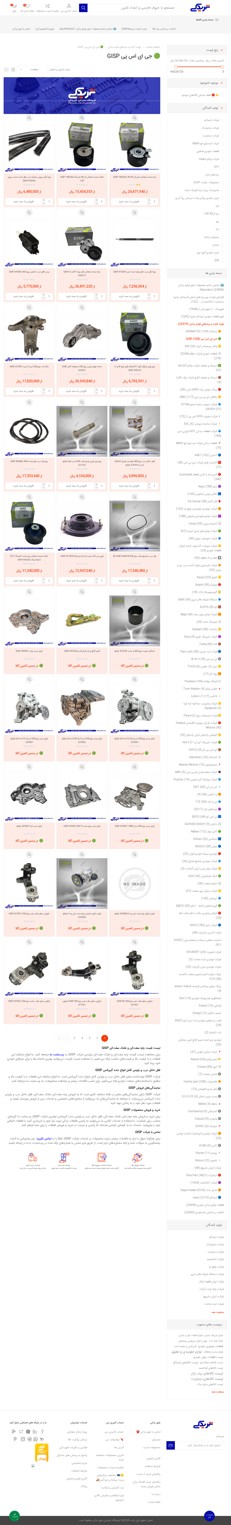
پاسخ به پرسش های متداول (72, 1455)
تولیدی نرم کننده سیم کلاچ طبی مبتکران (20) (199, 1042)
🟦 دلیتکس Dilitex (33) (207, 839)
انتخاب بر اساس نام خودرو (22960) (204, 1212)
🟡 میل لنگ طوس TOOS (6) (204, 666)
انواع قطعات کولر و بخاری (191, 1335)
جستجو (156, 1439)
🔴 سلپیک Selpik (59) (208, 585)
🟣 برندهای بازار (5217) (207, 809)
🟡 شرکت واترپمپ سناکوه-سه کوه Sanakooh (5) (202, 705)
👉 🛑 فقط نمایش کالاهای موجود (200, 95)
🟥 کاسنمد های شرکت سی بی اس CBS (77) (199, 464)
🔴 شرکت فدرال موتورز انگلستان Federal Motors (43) (198, 725)
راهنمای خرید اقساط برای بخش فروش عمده (146, 1484)
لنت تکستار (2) (213, 1032)
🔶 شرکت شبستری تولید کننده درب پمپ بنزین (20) (199, 567)
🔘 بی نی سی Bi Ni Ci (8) (206, 659)
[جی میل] (14, 1431)
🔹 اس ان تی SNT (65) (207, 787)
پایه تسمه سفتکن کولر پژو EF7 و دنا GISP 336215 (82, 273)
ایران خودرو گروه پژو (208, 252)
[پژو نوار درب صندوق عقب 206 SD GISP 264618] (134, 526)
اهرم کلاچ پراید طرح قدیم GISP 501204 (82, 651)
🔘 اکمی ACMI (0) (210, 1145)
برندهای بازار (212, 175)
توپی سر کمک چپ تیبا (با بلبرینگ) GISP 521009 (82, 556)
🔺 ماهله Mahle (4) (209, 1104)
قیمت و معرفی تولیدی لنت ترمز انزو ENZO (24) (198, 1022)
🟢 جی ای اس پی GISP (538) (203, 339)
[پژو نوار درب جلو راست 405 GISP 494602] (29, 431)
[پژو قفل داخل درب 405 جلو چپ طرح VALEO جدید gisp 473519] (134, 431)
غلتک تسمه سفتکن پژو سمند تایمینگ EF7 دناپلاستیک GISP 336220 (29, 558)
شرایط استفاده (152, 1466)
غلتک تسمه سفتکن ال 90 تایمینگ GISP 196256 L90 (82, 178)
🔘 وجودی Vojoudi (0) (208, 1119)
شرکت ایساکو (211, 120)
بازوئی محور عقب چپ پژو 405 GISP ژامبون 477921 (82, 1003)
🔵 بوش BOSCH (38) (208, 846)
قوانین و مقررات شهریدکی (73, 1447)
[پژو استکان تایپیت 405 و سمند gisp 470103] (134, 620)
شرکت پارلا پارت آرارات (211, 1289)
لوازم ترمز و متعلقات (213, 1352)
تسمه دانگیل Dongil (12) (207, 1013)
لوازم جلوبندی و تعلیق (187, 1352)
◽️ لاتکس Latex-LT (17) (206, 696)
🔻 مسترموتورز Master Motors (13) (200, 764)
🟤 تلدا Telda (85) (210, 644)
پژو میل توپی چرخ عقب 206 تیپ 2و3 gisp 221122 (82, 463)
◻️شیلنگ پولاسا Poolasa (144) (202, 681)
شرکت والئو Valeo (209, 159)
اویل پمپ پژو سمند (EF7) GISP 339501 (82, 826)
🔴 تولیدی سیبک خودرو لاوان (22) (202, 854)
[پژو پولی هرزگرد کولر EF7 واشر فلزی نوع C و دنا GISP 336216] (134, 336)
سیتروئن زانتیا (211, 237)
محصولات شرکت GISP (206, 182)
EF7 (216, 167)
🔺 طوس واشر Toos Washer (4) (202, 689)
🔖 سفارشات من (114, 1439)
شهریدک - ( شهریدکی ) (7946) (206, 309)
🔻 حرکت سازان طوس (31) (205, 1052)
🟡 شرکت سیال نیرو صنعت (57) (203, 891)
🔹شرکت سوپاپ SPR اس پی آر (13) (200, 416)
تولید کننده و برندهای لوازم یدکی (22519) (201, 324)
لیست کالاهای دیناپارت (207, 1379)
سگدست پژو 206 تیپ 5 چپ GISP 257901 (29, 366)
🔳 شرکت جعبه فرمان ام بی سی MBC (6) (198, 772)
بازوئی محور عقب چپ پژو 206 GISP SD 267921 (134, 1003)
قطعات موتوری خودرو (210, 1346)
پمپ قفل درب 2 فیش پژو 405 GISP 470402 (29, 272)
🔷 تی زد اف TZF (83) (208, 802)
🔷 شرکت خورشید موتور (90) (205, 538)
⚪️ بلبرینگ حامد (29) (209, 622)
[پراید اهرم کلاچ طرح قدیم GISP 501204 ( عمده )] (81, 620)
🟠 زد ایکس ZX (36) (209, 794)
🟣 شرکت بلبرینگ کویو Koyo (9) (202, 637)
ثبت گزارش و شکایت (112, 1487)
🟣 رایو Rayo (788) (209, 486)
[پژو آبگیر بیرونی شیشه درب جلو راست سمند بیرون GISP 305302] (29, 146)
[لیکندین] (35, 1431)
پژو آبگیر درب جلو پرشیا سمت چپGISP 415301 (134, 272)
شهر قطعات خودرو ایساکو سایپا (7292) (202, 316)
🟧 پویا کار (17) (212, 674)
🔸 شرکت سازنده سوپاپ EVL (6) (202, 424)
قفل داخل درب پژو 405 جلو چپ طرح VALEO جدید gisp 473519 (135, 463)
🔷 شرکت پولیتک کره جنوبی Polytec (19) (197, 779)
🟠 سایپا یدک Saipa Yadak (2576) (200, 1190)
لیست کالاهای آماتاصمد (211, 1368)
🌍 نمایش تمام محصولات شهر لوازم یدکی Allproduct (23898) (201, 287)
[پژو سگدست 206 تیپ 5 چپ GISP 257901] (29, 336)
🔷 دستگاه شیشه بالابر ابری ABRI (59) (199, 599)
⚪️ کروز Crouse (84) (209, 1067)
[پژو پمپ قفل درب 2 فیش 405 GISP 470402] (29, 241)
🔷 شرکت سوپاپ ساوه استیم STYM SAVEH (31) (201, 406)
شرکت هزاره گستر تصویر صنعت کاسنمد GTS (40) (200, 976)
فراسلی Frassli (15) (210, 1005)
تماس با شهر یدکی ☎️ (148, 1432)
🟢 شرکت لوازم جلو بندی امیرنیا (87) (201, 531)
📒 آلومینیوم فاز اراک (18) (206, 592)
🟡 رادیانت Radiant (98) (206, 629)
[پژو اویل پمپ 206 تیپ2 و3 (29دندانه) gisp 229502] (81, 708)
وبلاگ (83, 1486)
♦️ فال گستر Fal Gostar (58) (204, 501)
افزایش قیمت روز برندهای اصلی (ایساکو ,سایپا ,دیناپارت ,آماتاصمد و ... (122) (199, 299)
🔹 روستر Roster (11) (208, 1153)
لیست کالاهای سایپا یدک (210, 1384)
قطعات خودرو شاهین (207, 151)
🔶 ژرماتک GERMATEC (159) (203, 331)
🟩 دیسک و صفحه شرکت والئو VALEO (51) (199, 368)
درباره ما (156, 1494)
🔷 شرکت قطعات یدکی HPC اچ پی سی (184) (199, 433)
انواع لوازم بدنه (216, 1341)
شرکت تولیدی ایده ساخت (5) (205, 959)
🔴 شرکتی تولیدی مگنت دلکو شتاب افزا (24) (200, 915)
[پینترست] (15, 1439)
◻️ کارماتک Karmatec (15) (205, 757)
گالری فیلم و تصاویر (76, 1478)
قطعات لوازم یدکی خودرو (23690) (205, 1205)
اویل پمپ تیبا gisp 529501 (29, 826)
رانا (217, 229)
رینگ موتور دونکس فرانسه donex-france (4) (198, 988)
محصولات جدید (151, 1447)
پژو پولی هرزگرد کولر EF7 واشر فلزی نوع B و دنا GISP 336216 (134, 368)
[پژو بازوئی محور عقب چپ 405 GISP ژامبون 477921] (81, 971)
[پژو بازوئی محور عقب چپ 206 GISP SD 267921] (134, 971)
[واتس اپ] (36, 1439)
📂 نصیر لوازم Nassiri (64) (206, 1059)
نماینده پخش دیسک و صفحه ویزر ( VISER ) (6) (197, 942)
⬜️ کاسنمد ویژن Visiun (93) (205, 524)
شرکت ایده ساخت (214, 1304)
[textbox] (133, 8)
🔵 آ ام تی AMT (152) (208, 455)
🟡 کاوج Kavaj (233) (209, 577)
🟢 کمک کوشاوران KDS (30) (204, 876)
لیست (6, 69)
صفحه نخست (152, 47)
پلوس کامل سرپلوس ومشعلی (192, 1341)
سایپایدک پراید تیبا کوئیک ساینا (202, 190)
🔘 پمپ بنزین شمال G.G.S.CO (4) (201, 1096)
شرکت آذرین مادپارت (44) (206, 932)
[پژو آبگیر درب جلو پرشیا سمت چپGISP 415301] (134, 241)
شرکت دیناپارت (211, 136)
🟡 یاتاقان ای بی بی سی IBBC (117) (200, 397)
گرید (13, 69)
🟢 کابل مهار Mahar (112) (206, 831)
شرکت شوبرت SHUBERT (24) (204, 952)
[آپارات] (28, 1432)
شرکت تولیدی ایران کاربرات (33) (203, 967)
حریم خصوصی (79, 1463)
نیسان (215, 245)
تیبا (217, 206)
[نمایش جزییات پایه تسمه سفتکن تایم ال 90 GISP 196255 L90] (134, 146)
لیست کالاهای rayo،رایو (211, 1363)
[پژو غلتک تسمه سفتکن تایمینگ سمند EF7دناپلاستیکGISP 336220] (29, 526)
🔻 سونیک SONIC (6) (208, 1126)
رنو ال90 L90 (211, 213)
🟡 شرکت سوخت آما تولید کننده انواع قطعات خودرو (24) (200, 548)
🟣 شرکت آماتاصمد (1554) (206, 1183)
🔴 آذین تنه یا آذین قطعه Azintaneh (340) (200, 476)
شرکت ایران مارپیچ (213, 1296)
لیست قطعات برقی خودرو (208, 1357)
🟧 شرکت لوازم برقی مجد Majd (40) (200, 614)
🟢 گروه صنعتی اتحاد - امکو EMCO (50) (198, 906)
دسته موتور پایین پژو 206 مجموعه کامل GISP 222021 (82, 368)
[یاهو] (42, 1439)
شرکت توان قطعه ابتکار (211, 1281)
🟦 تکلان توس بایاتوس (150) (204, 494)
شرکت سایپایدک (210, 128)
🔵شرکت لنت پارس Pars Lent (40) (200, 651)
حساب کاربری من (69, 11)
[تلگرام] (30, 1439)
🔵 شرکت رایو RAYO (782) (205, 925)
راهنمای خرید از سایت (148, 1474)
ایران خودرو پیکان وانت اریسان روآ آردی (197, 198)
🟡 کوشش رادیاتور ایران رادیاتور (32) (200, 735)
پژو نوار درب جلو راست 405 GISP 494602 (29, 461)
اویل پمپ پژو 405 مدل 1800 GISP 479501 (134, 826)
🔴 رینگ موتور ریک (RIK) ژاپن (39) (200, 389)
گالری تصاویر (153, 1458)
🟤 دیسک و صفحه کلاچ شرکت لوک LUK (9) (198, 380)
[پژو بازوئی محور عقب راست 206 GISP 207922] (29, 971)
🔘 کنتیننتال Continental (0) (204, 1111)
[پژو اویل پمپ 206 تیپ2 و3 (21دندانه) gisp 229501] (134, 708)
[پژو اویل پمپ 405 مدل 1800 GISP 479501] (134, 795)
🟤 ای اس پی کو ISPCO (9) (205, 750)
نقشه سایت (154, 1502)
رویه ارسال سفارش (77, 1432)
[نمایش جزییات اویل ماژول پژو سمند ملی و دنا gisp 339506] (134, 883)
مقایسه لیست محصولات (47, 11)
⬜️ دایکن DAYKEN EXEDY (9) (203, 824)
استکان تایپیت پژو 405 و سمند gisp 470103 (134, 651)
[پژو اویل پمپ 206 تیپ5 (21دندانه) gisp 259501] (29, 708)
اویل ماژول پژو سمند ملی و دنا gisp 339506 (135, 913)
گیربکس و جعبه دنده (185, 1346)
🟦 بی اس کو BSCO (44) (206, 817)
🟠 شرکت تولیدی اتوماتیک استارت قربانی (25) (198, 1135)
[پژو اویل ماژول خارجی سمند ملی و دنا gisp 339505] (81, 883)
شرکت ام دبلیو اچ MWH (205, 143)
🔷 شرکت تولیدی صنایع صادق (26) (201, 861)
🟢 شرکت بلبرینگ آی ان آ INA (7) (201, 742)
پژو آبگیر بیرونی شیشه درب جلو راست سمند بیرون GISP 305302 (29, 178)
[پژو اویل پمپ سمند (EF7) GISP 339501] (81, 795)
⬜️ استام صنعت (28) (209, 883)
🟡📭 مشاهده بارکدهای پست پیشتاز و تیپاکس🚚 (110, 1477)
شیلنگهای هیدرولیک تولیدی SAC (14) (200, 998)
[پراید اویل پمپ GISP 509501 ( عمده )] (29, 620)
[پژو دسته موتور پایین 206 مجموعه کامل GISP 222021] (81, 336)
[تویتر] (21, 1431)
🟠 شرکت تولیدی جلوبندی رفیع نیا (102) (198, 509)
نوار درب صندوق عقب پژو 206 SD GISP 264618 (134, 556)
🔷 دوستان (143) (211, 898)
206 (216, 260)
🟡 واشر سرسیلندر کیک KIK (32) (203, 346)
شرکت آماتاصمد (215, 1259)
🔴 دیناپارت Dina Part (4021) (203, 1175)
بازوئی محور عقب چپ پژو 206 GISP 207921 (29, 913)
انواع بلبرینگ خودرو (213, 1335)
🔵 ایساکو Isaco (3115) (207, 1197)
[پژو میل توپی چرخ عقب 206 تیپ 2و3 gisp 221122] (81, 431)
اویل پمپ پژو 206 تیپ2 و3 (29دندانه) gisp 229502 (82, 740)
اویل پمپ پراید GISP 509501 (29, 651)
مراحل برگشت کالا (77, 1439)
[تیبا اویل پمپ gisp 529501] (29, 795)
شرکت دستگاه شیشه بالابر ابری (207, 1274)
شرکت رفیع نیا (216, 1267)
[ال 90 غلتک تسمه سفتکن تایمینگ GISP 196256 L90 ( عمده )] (81, 146)
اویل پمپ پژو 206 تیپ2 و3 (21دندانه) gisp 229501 (135, 740)
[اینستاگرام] (23, 1439)
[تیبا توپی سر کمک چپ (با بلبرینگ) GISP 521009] (81, 526)
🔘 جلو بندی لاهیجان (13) (206, 1089)
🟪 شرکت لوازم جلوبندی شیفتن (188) (200, 516)
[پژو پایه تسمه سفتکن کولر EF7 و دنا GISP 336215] (81, 241)
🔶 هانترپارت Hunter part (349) (202, 1081)
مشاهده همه (218, 1312)
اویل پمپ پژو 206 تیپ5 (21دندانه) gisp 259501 (29, 740)
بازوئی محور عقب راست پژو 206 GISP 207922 (29, 1001)
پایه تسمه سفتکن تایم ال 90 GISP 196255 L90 (134, 177)
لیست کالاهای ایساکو (185, 1362)
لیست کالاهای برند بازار (207, 1373)
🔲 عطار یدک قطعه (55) (207, 558)
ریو (217, 221)
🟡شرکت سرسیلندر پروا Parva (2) (202, 715)
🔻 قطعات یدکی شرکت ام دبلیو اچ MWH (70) (198, 445)
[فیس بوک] (42, 1431)
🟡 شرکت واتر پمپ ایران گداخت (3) (201, 869)
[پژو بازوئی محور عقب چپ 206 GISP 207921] (29, 883)
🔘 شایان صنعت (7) (209, 1074)
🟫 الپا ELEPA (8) (210, 607)
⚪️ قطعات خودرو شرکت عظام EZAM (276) (201, 356)
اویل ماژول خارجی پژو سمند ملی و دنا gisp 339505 (82, 915)
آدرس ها (119, 1447)
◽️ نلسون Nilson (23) (208, 1160)
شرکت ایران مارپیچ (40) (208, 1168)
